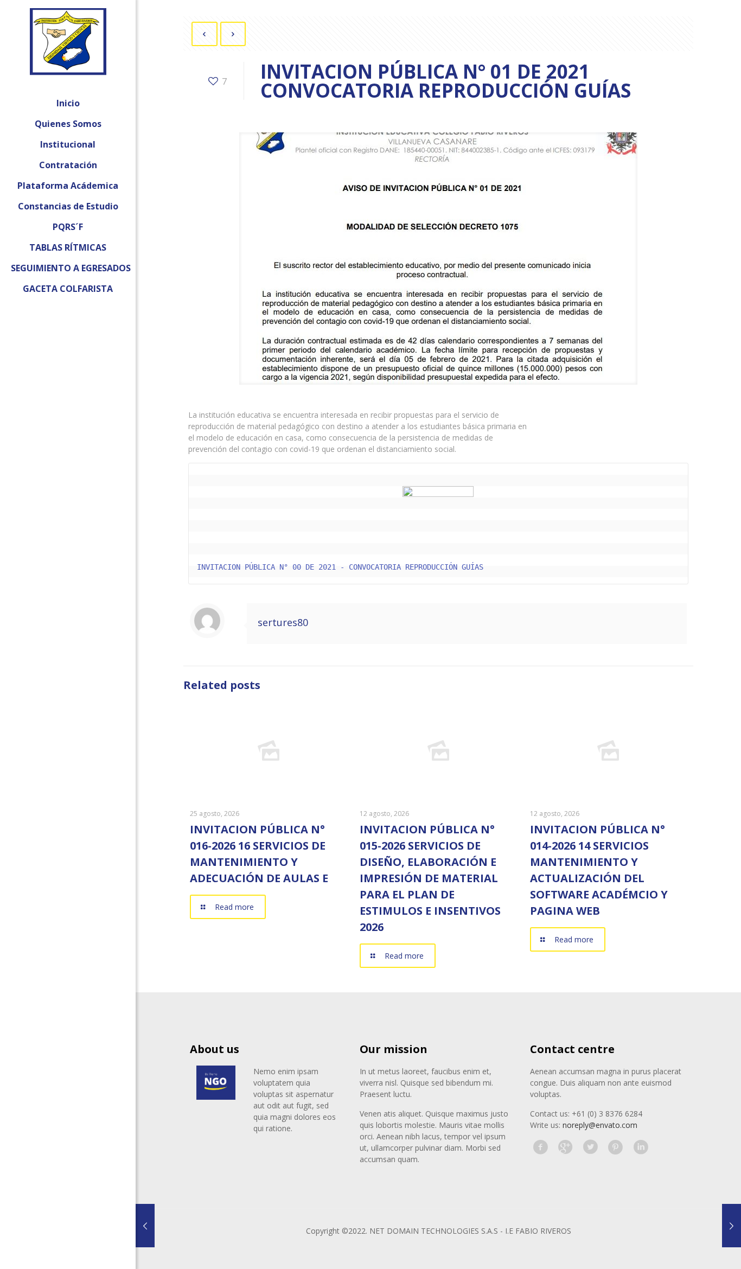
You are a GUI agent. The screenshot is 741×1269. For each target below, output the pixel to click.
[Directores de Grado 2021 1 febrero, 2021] (145, 1225)
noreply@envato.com (600, 1125)
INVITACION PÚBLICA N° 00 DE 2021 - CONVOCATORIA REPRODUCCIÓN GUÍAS (340, 567)
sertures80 (283, 622)
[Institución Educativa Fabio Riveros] (68, 46)
